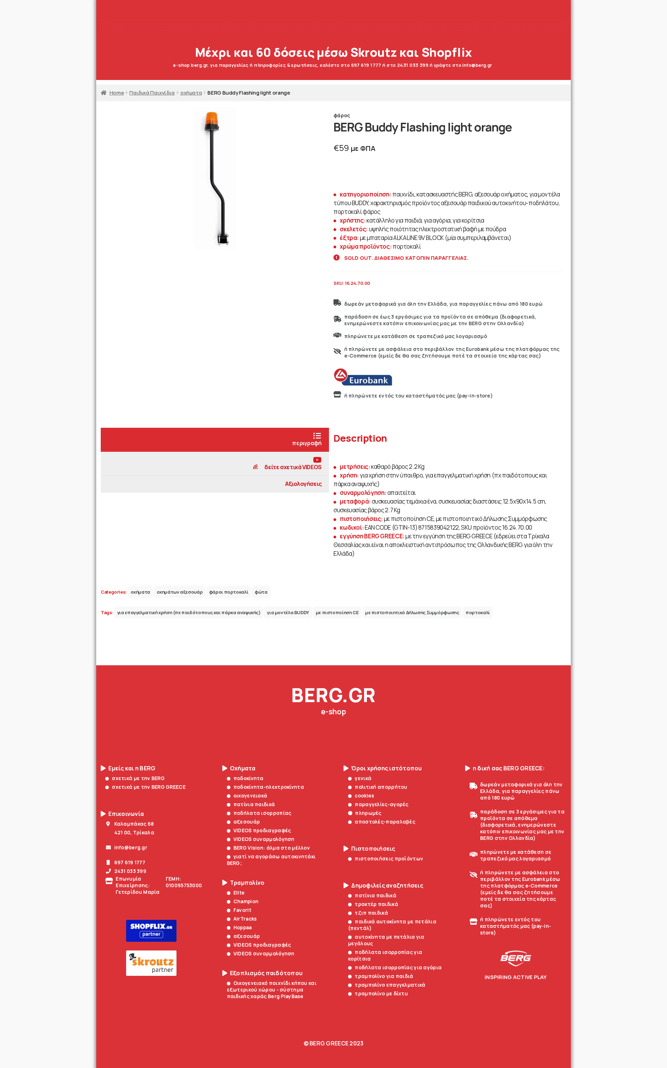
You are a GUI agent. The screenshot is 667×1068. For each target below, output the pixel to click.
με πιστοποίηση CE (337, 612)
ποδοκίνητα (248, 778)
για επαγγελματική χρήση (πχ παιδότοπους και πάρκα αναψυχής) (189, 612)
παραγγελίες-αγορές (381, 804)
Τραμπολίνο (247, 882)
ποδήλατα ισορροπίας (262, 813)
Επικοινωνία (126, 814)
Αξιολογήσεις (303, 484)
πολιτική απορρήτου (381, 787)
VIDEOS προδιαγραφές (262, 830)
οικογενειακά (250, 795)
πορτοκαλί (478, 612)
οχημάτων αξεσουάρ (180, 592)
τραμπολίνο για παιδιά (384, 976)
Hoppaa (242, 927)
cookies (364, 795)
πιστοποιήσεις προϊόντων (389, 858)
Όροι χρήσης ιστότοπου (386, 768)
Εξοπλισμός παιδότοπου (266, 973)
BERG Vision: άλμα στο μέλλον (271, 847)
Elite (239, 892)
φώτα (261, 592)
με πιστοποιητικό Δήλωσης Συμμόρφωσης (412, 612)
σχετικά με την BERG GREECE (149, 787)
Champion (245, 901)
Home (116, 92)
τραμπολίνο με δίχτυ (381, 993)
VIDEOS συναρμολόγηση (264, 839)
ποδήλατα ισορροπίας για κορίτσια (385, 955)
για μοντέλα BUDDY (288, 612)
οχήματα (191, 92)
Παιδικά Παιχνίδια (152, 92)
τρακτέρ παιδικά (376, 904)
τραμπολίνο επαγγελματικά (390, 984)
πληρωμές (368, 813)
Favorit (242, 910)
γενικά (363, 778)
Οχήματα (243, 768)
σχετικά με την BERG (138, 778)
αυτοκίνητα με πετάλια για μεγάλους (386, 940)
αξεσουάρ (246, 821)
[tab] (215, 440)
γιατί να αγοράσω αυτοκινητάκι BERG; (271, 859)
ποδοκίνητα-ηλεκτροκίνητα (268, 787)
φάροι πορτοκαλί (228, 592)
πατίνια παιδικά (254, 804)
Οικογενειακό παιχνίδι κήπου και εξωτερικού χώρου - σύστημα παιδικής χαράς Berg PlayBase (271, 989)
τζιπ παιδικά (371, 912)
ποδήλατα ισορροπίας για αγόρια (398, 967)
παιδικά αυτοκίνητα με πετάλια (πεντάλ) (392, 924)
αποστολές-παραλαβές (385, 821)
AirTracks (245, 918)
